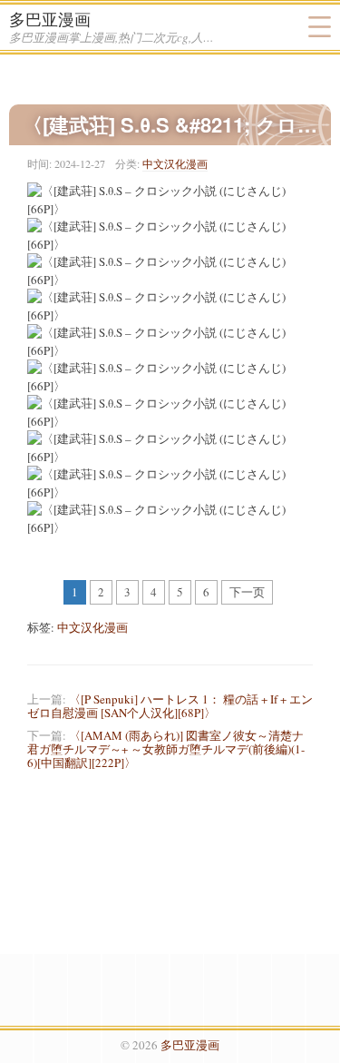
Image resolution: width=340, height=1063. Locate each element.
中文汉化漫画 (175, 163)
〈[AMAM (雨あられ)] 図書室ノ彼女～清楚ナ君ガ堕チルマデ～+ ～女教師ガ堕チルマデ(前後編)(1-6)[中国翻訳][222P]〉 (166, 749)
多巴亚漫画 (50, 19)
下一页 (247, 592)
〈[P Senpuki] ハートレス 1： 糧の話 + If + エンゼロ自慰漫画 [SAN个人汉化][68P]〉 (170, 706)
